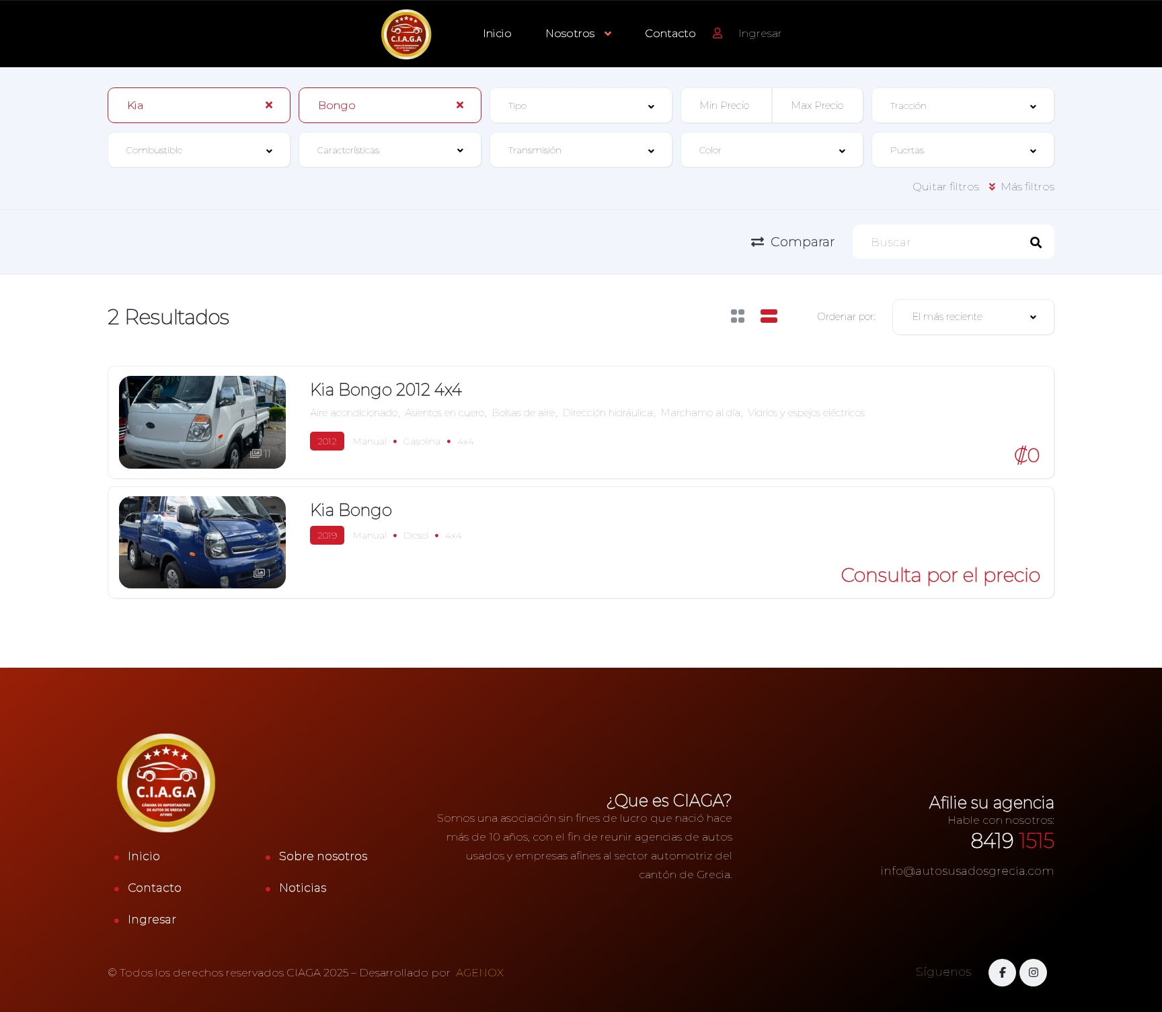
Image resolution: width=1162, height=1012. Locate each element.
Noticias (302, 887)
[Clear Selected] (269, 105)
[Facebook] (1002, 972)
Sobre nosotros (323, 856)
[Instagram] (1033, 972)
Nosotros (569, 33)
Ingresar (152, 919)
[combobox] (199, 105)
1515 (1012, 840)
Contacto (670, 33)
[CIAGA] (407, 34)
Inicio (497, 33)
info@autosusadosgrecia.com (967, 871)
